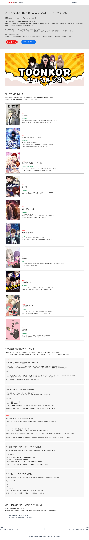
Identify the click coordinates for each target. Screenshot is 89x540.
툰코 (21, 2)
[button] (81, 2)
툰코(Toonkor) (74, 2)
